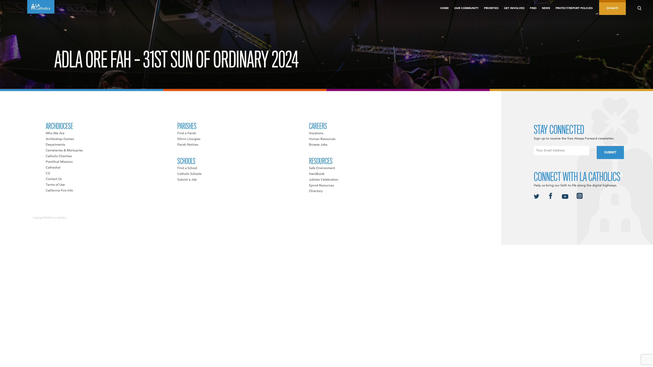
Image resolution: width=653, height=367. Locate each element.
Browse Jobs (318, 144)
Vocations (316, 133)
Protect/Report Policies (574, 8)
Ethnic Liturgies (188, 139)
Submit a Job (187, 179)
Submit (610, 152)
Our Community (466, 8)
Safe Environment (322, 168)
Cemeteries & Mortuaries (64, 150)
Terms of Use (55, 185)
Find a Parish (186, 133)
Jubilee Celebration (323, 179)
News (546, 8)
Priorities (491, 8)
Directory (316, 191)
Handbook (316, 174)
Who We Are (55, 133)
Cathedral (53, 167)
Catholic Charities (59, 156)
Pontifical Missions (59, 162)
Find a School (187, 168)
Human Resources (322, 139)
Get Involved (514, 8)
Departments (55, 144)
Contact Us (54, 179)
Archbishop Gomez (60, 139)
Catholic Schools (189, 174)
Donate (612, 8)
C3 (48, 173)
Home (444, 8)
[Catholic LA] (40, 7)
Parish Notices (187, 144)
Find (533, 8)
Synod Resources (321, 185)
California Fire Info (59, 190)
